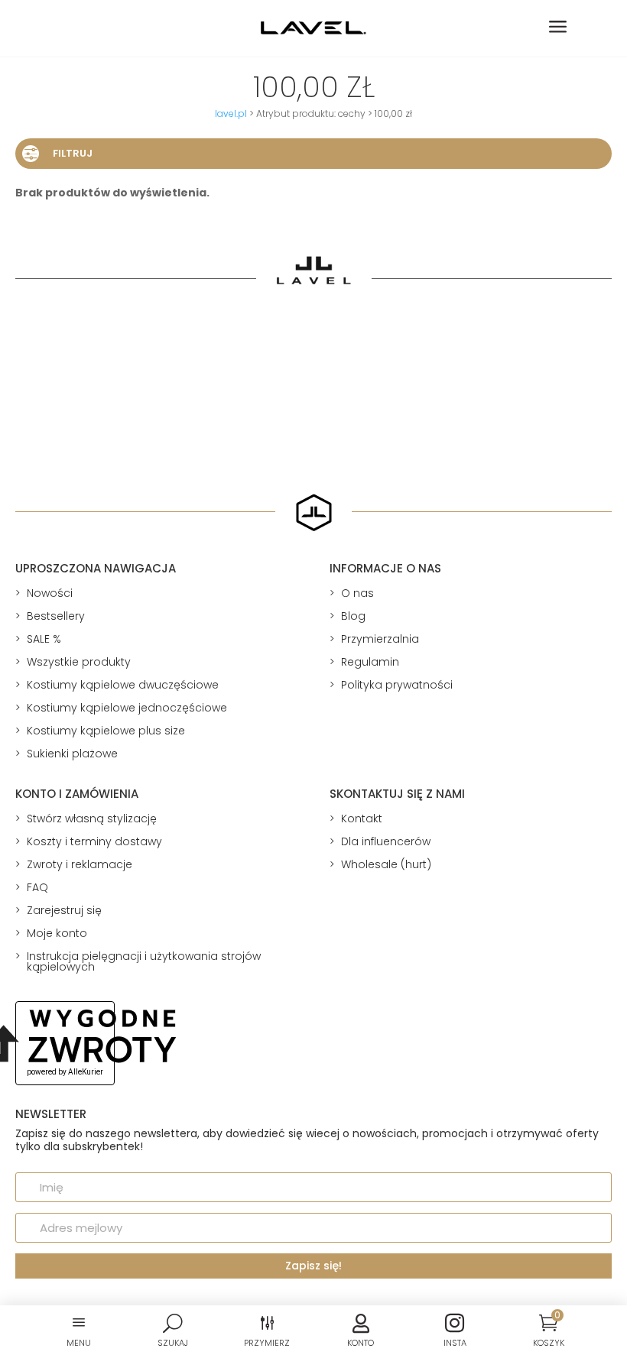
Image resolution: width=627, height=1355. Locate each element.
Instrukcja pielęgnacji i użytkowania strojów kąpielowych (144, 961)
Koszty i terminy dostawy (94, 841)
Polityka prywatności (397, 684)
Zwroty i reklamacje (79, 864)
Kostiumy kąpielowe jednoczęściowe (127, 707)
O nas (357, 593)
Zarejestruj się (64, 910)
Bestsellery (56, 616)
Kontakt (361, 818)
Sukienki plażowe (72, 753)
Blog (353, 616)
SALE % (44, 639)
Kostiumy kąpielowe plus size (106, 730)
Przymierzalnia (380, 639)
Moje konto (57, 933)
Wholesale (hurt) (386, 864)
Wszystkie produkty (79, 661)
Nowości (50, 593)
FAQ (37, 887)
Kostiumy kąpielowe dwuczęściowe (123, 684)
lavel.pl (231, 113)
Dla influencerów (385, 841)
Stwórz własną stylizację (92, 818)
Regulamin (370, 661)
